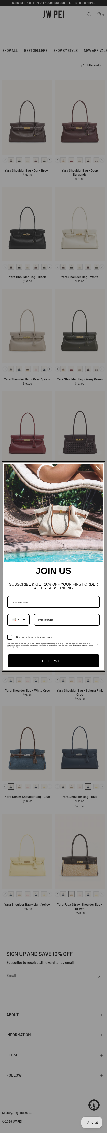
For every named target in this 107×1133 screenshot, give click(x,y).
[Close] (98, 468)
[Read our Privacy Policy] (97, 645)
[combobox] (18, 620)
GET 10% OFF (53, 660)
